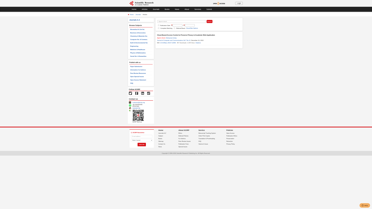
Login (239, 3)
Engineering (134, 46)
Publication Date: (165, 25)
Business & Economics (138, 33)
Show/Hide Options (192, 28)
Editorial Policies (183, 136)
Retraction (229, 141)
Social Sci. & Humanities (138, 56)
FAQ (131, 83)
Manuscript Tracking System (207, 133)
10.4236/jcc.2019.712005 (168, 43)
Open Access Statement (138, 80)
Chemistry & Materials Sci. (139, 36)
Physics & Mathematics (138, 53)
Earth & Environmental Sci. (139, 43)
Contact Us (161, 144)
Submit (209, 9)
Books (167, 9)
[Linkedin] (142, 93)
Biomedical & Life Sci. (137, 29)
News (177, 9)
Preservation (230, 138)
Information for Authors (138, 70)
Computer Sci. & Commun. (139, 39)
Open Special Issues (137, 76)
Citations (198, 43)
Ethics (180, 133)
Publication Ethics (231, 136)
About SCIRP (183, 130)
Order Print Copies (204, 136)
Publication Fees (183, 144)
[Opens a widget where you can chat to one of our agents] (364, 205)
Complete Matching (166, 28)
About (187, 9)
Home (134, 9)
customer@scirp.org (138, 102)
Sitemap (160, 141)
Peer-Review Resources (138, 73)
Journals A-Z (162, 133)
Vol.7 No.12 (186, 40)
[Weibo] (148, 93)
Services (197, 9)
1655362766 (136, 108)
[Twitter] (130, 93)
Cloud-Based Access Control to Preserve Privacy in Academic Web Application (186, 35)
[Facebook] (136, 93)
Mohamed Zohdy (171, 38)
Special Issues (182, 146)
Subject (160, 136)
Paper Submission (136, 66)
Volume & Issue (203, 144)
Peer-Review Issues (184, 141)
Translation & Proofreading (206, 138)
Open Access (230, 133)
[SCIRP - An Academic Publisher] (141, 3)
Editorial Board (180, 28)
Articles (144, 9)
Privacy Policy (230, 144)
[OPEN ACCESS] (219, 3)
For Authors (182, 138)
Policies (229, 130)
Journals (156, 9)
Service (201, 130)
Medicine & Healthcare (137, 49)
